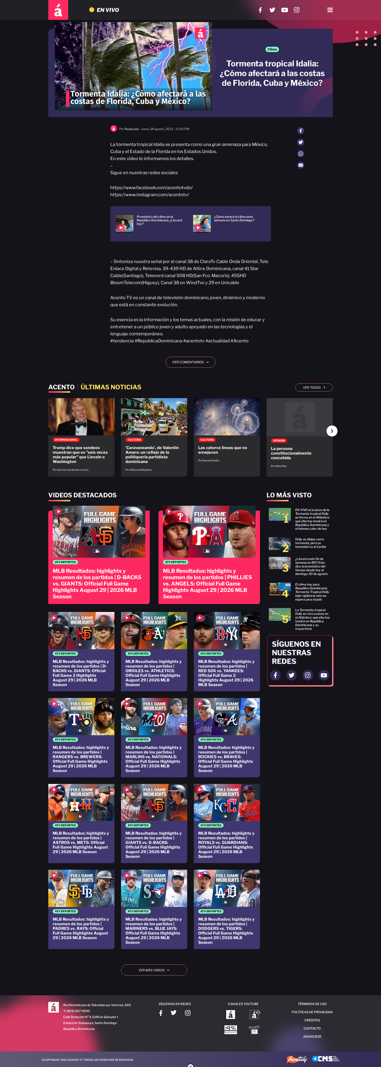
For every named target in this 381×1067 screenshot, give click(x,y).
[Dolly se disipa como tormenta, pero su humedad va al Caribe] (300, 543)
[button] (332, 430)
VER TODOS (314, 387)
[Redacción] (113, 131)
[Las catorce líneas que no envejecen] (227, 432)
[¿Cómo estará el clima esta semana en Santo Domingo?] (226, 223)
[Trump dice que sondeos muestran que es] (81, 437)
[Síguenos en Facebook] (260, 10)
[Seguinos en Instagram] (308, 675)
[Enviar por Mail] (300, 165)
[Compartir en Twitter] (300, 142)
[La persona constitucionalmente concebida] (300, 435)
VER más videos (155, 970)
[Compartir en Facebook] (300, 130)
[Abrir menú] (330, 10)
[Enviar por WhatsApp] (300, 153)
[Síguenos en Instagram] (297, 10)
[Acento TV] (58, 10)
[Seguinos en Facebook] (275, 675)
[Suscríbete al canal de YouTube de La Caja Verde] (255, 1030)
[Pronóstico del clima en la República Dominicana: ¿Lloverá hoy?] (149, 223)
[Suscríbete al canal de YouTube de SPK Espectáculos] (230, 1030)
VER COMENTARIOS (192, 362)
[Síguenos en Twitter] (272, 10)
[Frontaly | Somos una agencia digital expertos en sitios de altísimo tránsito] (297, 1060)
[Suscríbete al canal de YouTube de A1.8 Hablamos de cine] (255, 1015)
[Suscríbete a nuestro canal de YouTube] (284, 10)
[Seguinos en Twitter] (291, 675)
